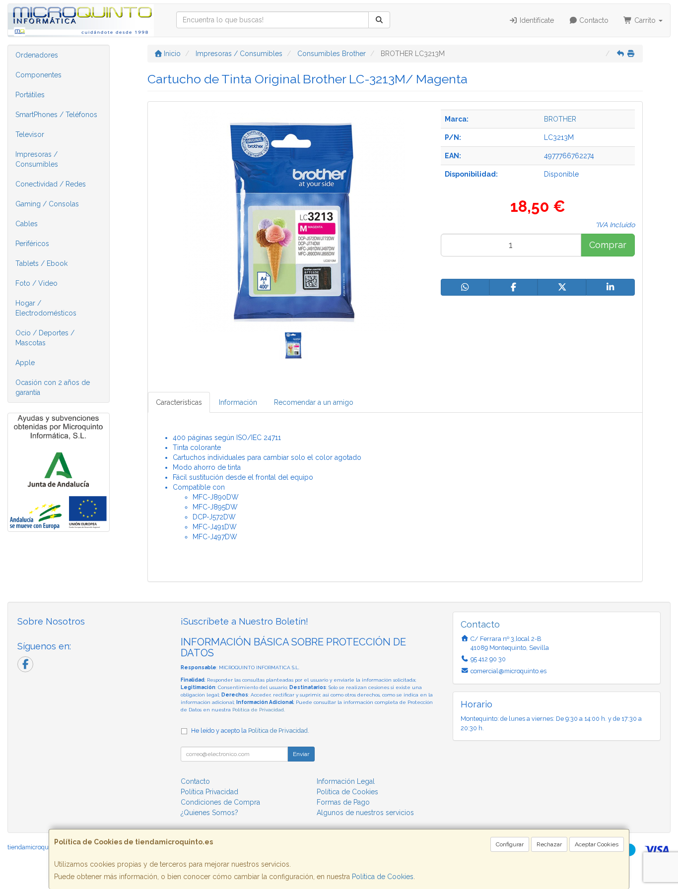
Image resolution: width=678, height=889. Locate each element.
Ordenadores (36, 55)
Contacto (593, 20)
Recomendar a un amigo (313, 402)
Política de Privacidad (258, 709)
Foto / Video (36, 283)
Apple (25, 363)
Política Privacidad (209, 792)
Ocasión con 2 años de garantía (52, 387)
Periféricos (32, 244)
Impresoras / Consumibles (36, 159)
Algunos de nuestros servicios (365, 813)
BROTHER (560, 119)
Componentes (38, 75)
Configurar (510, 844)
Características (179, 402)
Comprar (607, 245)
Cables (26, 224)
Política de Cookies (382, 877)
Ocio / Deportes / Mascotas (44, 338)
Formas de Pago (343, 802)
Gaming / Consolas (47, 204)
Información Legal (346, 781)
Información (238, 402)
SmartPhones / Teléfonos (56, 115)
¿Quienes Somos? (209, 813)
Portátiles (30, 95)
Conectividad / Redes (50, 184)
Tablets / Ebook (41, 263)
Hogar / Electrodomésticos (45, 308)
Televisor (29, 134)
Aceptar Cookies (596, 844)
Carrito (645, 20)
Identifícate (536, 20)
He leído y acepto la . (250, 730)
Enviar (301, 754)
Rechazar (549, 844)
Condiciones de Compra (220, 802)
